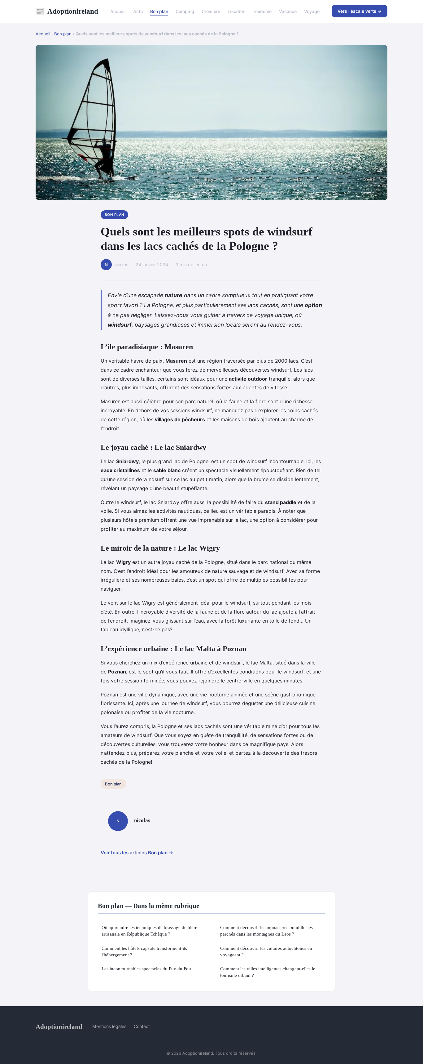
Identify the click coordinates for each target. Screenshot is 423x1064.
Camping (185, 11)
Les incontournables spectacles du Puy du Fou (146, 968)
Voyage (312, 11)
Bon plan (159, 11)
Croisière (211, 11)
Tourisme (262, 11)
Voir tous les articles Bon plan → (137, 853)
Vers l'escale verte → (360, 11)
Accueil (118, 11)
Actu (138, 11)
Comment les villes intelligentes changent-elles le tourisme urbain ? (267, 972)
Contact (142, 1026)
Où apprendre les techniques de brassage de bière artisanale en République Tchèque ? (149, 931)
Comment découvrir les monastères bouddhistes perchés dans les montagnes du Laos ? (266, 931)
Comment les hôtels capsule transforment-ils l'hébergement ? (144, 951)
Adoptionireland (67, 11)
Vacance (288, 11)
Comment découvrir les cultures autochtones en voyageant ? (266, 951)
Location (236, 11)
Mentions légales (109, 1026)
